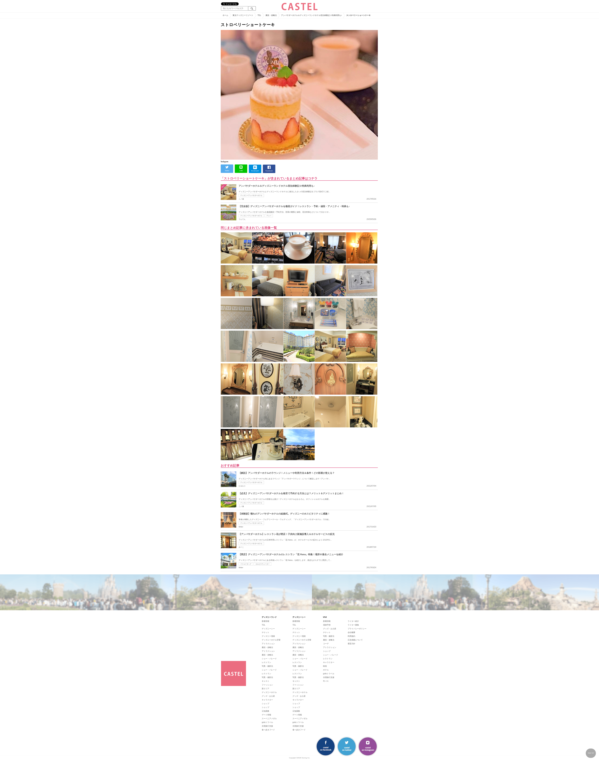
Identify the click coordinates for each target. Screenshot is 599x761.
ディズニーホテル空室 (271, 640)
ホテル (326, 670)
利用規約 (351, 636)
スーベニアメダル (269, 718)
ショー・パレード (269, 659)
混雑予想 (327, 625)
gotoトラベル (267, 722)
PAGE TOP (591, 753)
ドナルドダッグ (245, 564)
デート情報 (266, 715)
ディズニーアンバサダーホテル (251, 195)
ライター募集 (353, 625)
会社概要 (351, 632)
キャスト (265, 681)
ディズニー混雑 (268, 636)
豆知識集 (265, 711)
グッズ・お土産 (268, 696)
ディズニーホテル (269, 692)
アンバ (268, 216)
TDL (263, 625)
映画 (325, 666)
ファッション (267, 685)
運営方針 (351, 644)
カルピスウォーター (263, 564)
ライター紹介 (353, 621)
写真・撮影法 (267, 666)
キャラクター (267, 700)
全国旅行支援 (267, 726)
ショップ (265, 703)
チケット (265, 632)
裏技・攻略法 (267, 647)
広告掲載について (355, 640)
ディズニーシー (268, 629)
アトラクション (268, 644)
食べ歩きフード (268, 730)
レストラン (266, 662)
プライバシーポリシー (357, 629)
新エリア (265, 689)
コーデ (326, 644)
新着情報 (265, 621)
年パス (326, 681)
